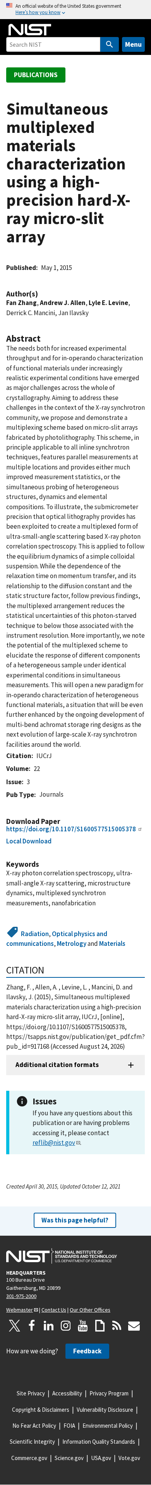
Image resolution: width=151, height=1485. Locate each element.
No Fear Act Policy (34, 1425)
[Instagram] (65, 1325)
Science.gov (69, 1458)
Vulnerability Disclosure (105, 1409)
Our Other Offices (90, 1309)
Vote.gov (129, 1458)
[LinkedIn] (48, 1325)
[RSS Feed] (116, 1325)
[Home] (30, 29)
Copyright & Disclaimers (40, 1409)
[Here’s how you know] (75, 9)
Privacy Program (109, 1393)
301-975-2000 (21, 1296)
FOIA (69, 1425)
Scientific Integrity (32, 1441)
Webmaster (19, 1309)
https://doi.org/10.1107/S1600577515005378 (71, 829)
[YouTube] (82, 1325)
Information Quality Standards (98, 1441)
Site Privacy (31, 1393)
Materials (112, 943)
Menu (133, 44)
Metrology (71, 943)
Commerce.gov (29, 1458)
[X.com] (14, 1325)
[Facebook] (31, 1325)
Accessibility (67, 1393)
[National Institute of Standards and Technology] (61, 1256)
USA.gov (101, 1458)
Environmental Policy (107, 1425)
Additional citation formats (57, 1064)
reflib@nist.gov (54, 1142)
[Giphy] (99, 1325)
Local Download (28, 841)
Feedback (87, 1351)
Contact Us (53, 1309)
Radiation (35, 933)
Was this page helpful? (74, 1220)
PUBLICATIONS (36, 75)
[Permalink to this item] (42, 294)
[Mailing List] (133, 1325)
